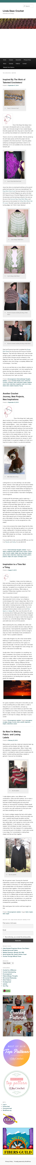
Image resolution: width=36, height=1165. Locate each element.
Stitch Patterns (7, 980)
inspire (25, 382)
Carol (22, 380)
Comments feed (7, 1108)
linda (8, 384)
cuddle (12, 553)
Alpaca (4, 551)
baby (14, 551)
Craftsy (14, 542)
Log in (4, 1104)
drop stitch (20, 382)
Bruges (19, 380)
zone (25, 556)
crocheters (10, 382)
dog (23, 553)
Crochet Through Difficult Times (12, 956)
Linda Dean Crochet (13, 10)
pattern (29, 555)
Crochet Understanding (9, 972)
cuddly (16, 553)
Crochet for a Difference (9, 970)
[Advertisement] (18, 43)
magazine (18, 384)
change (10, 722)
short (7, 386)
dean (15, 382)
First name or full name (9, 923)
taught (7, 913)
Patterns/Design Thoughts (23, 379)
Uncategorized (7, 982)
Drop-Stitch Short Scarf (9, 191)
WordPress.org (7, 1110)
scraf (26, 384)
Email (4, 930)
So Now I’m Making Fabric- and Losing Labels (12, 734)
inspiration (27, 722)
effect (18, 722)
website (5, 380)
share (29, 384)
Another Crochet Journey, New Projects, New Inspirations (13, 396)
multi (23, 384)
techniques (21, 556)
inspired (29, 382)
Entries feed (6, 1106)
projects (5, 556)
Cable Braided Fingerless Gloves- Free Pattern (16, 948)
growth (22, 722)
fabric (27, 912)
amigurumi (10, 551)
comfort (25, 551)
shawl (4, 386)
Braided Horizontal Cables (10, 950)
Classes (11, 60)
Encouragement (12, 379)
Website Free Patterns (8, 67)
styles (15, 556)
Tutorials (11, 63)
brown (21, 551)
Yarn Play (5, 986)
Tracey (21, 386)
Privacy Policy (27, 60)
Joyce (4, 384)
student (12, 386)
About (4, 63)
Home (4, 60)
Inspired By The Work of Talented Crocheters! (14, 81)
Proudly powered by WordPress (22, 1161)
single (9, 556)
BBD (17, 551)
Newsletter (18, 60)
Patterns (18, 63)
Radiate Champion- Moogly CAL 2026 (13, 952)
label (4, 913)
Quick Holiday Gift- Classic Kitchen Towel (14, 954)
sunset (15, 724)
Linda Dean (13, 384)
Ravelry (7, 542)
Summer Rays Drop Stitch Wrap (19, 199)
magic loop (20, 555)
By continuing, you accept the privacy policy (18, 937)
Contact (24, 63)
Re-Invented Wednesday (9, 978)
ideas (25, 553)
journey (5, 555)
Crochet (5, 382)
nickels (25, 555)
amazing (14, 380)
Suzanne (16, 386)
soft (12, 556)
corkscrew (27, 380)
